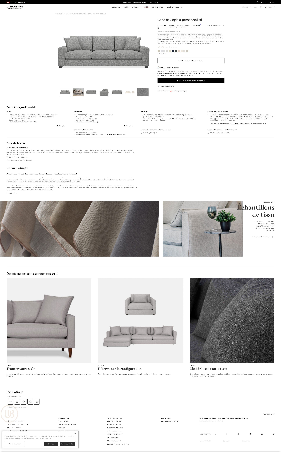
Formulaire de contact (171, 421)
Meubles (126, 7)
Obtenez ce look (158, 7)
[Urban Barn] (9, 414)
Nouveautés (115, 7)
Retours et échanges (114, 431)
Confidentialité (205, 441)
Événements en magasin (67, 424)
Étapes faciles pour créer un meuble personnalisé (32, 273)
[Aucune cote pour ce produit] (162, 47)
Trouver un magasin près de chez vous (192, 80)
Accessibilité (246, 441)
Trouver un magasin (266, 2)
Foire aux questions (114, 424)
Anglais (146, 133)
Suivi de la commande (115, 434)
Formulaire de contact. (71, 181)
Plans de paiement (114, 441)
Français (153, 133)
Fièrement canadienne (18, 421)
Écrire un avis (173, 47)
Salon (65, 14)
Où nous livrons (112, 437)
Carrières (62, 427)
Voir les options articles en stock (191, 61)
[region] (40, 439)
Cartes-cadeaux (15, 427)
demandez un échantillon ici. (183, 75)
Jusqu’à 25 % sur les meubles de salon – (140, 2)
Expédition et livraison (115, 427)
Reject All (51, 444)
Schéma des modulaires (220, 133)
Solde (146, 7)
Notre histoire (63, 421)
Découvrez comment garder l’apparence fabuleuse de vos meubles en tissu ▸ (238, 123)
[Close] (75, 433)
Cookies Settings (15, 444)
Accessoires (136, 7)
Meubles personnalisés (77, 14)
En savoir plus (12, 193)
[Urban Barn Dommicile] (15, 7)
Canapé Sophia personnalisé (180, 20)
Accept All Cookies (67, 444)
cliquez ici (24, 157)
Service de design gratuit (18, 424)
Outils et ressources (174, 7)
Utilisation (226, 441)
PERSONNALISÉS (268, 202)
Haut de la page (268, 414)
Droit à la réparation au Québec (118, 444)
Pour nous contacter (114, 421)
